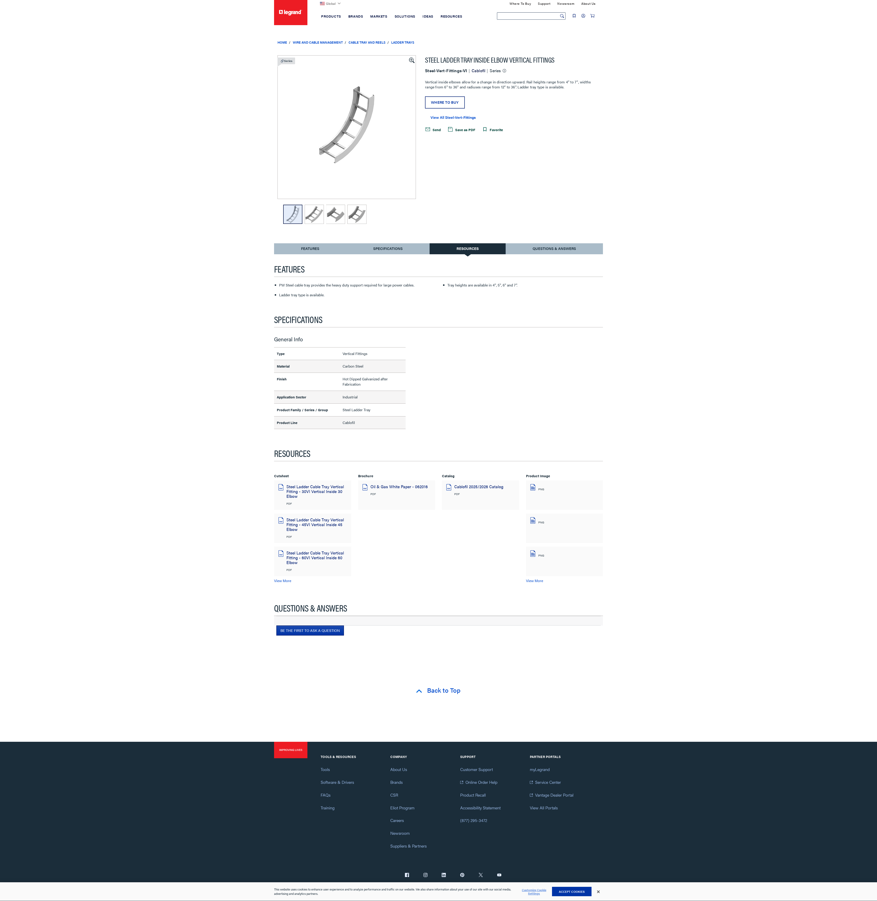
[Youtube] (499, 875)
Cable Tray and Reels (367, 42)
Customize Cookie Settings (534, 892)
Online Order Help (481, 782)
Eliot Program (402, 808)
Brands (396, 782)
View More (282, 580)
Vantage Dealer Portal (554, 795)
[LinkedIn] (443, 875)
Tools (325, 769)
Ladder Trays (402, 42)
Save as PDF (464, 129)
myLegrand (540, 769)
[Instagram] (425, 875)
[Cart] (592, 16)
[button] (411, 60)
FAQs (325, 795)
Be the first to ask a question (310, 630)
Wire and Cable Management (318, 42)
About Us (398, 769)
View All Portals (544, 808)
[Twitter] (480, 875)
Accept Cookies (572, 891)
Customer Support (476, 769)
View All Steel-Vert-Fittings (453, 117)
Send (436, 129)
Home (282, 42)
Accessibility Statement (480, 808)
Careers (397, 820)
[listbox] (346, 127)
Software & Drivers (337, 782)
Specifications (388, 248)
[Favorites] (574, 16)
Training (328, 808)
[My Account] (583, 16)
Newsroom (400, 833)
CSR (394, 795)
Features (310, 250)
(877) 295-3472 (473, 820)
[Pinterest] (462, 875)
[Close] (598, 891)
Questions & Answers (554, 248)
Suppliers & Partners (408, 846)
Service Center (548, 782)
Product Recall (473, 795)
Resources (468, 248)
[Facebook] (407, 875)
